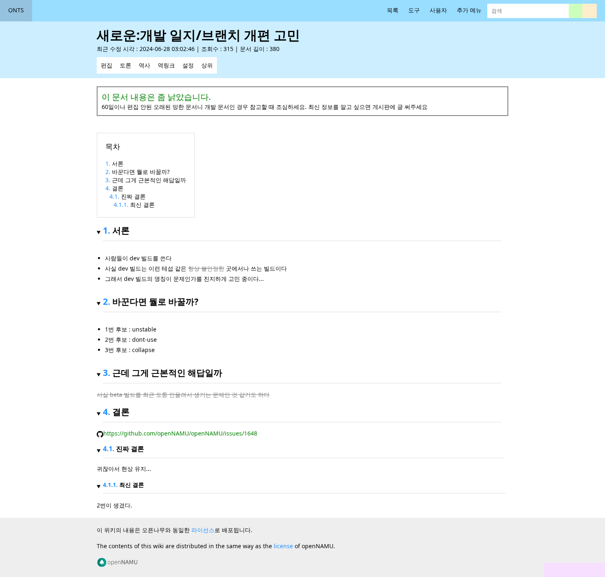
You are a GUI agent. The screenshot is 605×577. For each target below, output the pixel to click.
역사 (144, 65)
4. (108, 188)
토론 (125, 65)
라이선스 (202, 530)
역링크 (166, 65)
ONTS (16, 10)
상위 (207, 65)
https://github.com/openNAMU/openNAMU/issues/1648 (180, 433)
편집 (106, 65)
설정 (188, 65)
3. (108, 180)
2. (108, 172)
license (283, 546)
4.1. (115, 196)
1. (108, 163)
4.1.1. (122, 205)
